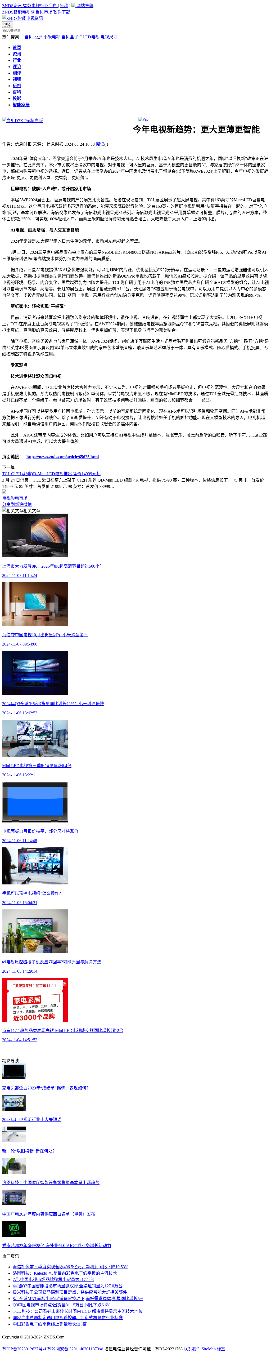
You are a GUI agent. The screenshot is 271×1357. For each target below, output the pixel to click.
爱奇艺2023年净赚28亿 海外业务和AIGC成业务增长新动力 (56, 1245)
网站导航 (84, 5)
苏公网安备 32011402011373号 (75, 1349)
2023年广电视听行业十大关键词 (31, 1119)
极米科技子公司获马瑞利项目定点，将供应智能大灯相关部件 (70, 1292)
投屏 (38, 37)
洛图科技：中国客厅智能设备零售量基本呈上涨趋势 (51, 1182)
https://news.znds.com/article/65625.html (62, 457)
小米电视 (51, 37)
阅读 (100, 144)
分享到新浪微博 (17, 504)
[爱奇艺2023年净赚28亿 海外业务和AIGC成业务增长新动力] (14, 1235)
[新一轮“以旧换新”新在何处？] (14, 1140)
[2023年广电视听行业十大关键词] (14, 1109)
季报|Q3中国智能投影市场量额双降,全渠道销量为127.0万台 (68, 1286)
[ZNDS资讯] (22, 18)
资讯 (17, 54)
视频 (17, 79)
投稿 (64, 5)
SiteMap (209, 1349)
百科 (17, 92)
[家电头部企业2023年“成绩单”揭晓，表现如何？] (14, 1077)
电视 (6, 498)
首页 (17, 47)
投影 (17, 98)
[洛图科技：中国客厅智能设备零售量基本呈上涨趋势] (14, 1172)
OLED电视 (89, 37)
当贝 (28, 37)
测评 (17, 73)
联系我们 (192, 1349)
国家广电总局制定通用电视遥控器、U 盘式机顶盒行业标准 (68, 1317)
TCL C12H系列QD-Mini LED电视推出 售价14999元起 (51, 473)
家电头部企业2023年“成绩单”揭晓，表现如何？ (46, 1088)
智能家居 (21, 105)
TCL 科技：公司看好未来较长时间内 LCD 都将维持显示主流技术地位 (78, 1311)
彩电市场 (19, 498)
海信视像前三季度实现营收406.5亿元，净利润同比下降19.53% (70, 1267)
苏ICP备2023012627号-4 (24, 1349)
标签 (221, 1349)
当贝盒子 (69, 37)
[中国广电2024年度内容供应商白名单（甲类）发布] (14, 1204)
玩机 (17, 85)
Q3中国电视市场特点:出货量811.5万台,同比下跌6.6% (61, 1305)
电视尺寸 (109, 37)
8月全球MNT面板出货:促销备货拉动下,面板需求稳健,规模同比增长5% (78, 1298)
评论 (17, 66)
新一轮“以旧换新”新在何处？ (29, 1151)
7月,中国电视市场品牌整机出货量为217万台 (53, 1279)
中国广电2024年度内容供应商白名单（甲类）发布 (48, 1214)
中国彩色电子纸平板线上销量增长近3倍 (50, 1324)
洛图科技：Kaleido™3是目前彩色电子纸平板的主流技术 (65, 1273)
